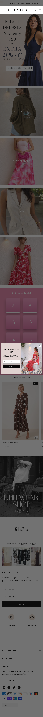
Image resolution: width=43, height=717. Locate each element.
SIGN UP (11, 366)
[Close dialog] (40, 346)
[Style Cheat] (21, 10)
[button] (8, 10)
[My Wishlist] (36, 10)
